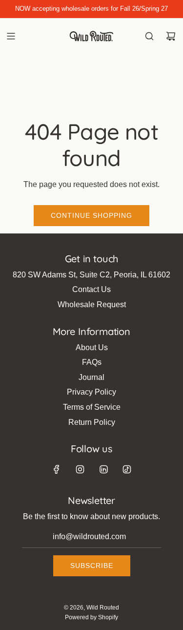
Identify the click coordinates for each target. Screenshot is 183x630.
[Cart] (171, 36)
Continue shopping (91, 215)
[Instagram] (80, 469)
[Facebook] (56, 469)
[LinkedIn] (103, 469)
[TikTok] (127, 469)
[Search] (149, 36)
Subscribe (91, 565)
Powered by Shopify (91, 617)
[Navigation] (10, 36)
